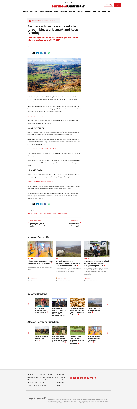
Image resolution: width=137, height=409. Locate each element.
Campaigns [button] (87, 11)
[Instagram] (81, 378)
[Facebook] (78, 378)
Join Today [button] (108, 5)
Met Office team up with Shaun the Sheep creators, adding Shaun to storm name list (59, 339)
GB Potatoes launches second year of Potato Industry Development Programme (77, 311)
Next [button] (107, 304)
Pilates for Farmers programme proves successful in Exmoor (40, 262)
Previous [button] (29, 304)
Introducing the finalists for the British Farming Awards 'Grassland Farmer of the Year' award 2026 (59, 312)
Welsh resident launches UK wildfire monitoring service (41, 310)
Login (117, 5)
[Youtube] (88, 378)
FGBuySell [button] (79, 11)
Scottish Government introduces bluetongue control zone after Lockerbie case (68, 263)
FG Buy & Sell (44, 385)
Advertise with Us (68, 2)
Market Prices (48, 11)
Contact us (60, 383)
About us (30, 374)
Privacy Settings (32, 383)
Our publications (45, 380)
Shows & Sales (72, 11)
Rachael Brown (62, 278)
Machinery (56, 11)
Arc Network (61, 377)
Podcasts (104, 11)
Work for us (31, 380)
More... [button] (109, 11)
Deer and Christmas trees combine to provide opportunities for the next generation (77, 340)
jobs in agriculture (62, 213)
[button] (113, 12)
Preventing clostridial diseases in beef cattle (41, 338)
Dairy (36, 11)
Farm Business (63, 11)
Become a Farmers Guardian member (43, 21)
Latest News (25, 11)
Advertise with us (33, 377)
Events (42, 383)
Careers (94, 11)
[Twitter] (71, 378)
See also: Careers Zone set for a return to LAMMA (42, 149)
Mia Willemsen (33, 278)
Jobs (99, 11)
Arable (31, 11)
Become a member (46, 374)
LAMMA (40, 213)
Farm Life (30, 213)
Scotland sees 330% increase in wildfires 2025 (94, 310)
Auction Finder (61, 380)
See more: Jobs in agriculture (36, 116)
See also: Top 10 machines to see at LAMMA (40, 181)
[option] (42, 305)
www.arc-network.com (99, 403)
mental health (47, 213)
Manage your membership (48, 377)
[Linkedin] (85, 378)
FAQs (58, 385)
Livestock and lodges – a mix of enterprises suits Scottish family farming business (96, 263)
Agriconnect (60, 374)
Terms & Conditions (33, 385)
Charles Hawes (31, 45)
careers (54, 213)
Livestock (41, 11)
